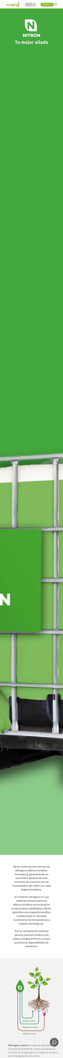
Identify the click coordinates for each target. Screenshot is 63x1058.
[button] (55, 4)
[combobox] (28, 4)
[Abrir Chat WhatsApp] (54, 1042)
